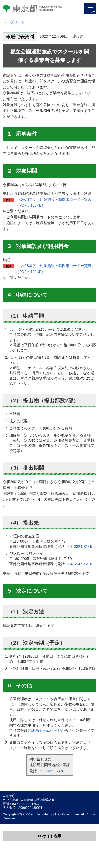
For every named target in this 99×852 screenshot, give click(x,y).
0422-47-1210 (80, 564)
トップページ (14, 22)
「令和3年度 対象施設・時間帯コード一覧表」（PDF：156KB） (55, 202)
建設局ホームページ (44, 730)
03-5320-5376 (52, 771)
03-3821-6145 (80, 546)
